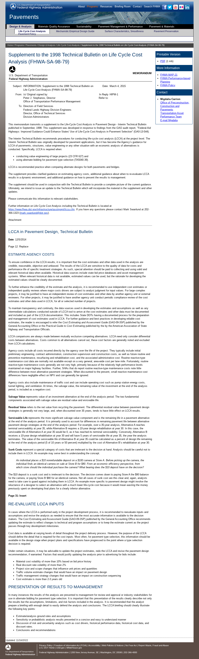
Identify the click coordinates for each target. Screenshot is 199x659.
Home (10, 45)
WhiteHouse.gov (74, 648)
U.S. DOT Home (47, 648)
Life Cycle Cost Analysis (32, 31)
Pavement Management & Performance (120, 26)
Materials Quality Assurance (54, 26)
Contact (137, 6)
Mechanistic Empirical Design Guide (75, 31)
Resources (106, 6)
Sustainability (84, 26)
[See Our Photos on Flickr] (181, 9)
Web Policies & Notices (113, 645)
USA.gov (60, 648)
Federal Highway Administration (54, 652)
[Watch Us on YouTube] (175, 9)
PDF (162, 61)
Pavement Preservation (166, 31)
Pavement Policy (27, 34)
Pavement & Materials (161, 26)
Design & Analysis (20, 26)
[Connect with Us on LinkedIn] (187, 9)
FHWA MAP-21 (168, 74)
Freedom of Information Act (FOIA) (70, 645)
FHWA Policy (167, 85)
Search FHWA (152, 6)
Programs (92, 6)
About (81, 6)
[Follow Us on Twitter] (169, 9)
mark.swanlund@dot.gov (34, 212)
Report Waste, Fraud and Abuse (153, 645)
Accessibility (94, 645)
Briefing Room (123, 6)
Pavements (24, 17)
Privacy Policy (45, 645)
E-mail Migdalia (169, 120)
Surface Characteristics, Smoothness (124, 31)
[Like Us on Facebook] (164, 9)
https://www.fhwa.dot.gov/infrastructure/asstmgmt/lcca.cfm (41, 209)
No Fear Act (131, 645)
